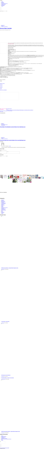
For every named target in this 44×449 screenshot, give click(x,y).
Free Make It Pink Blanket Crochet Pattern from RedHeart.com (12, 126)
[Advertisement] (22, 16)
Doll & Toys (2, 205)
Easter (2, 206)
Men (2, 210)
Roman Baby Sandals (6, 28)
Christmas (2, 202)
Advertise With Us (3, 436)
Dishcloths (2, 204)
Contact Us (2, 437)
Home (2, 1)
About (2, 435)
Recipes (2, 212)
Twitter (1, 88)
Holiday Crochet (3, 4)
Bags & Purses (3, 201)
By (9, 108)
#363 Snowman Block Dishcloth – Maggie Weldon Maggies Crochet (10, 431)
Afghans (2, 2)
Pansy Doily (1, 111)
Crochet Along (3, 203)
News (2, 211)
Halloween (2, 208)
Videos (2, 213)
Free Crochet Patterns (4, 3)
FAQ (2, 439)
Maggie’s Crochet (2, 83)
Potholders (2, 5)
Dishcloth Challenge (4, 438)
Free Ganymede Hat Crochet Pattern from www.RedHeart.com (13, 140)
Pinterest (1, 87)
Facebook (1, 84)
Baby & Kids (3, 25)
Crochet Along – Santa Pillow (5, 321)
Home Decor (3, 125)
